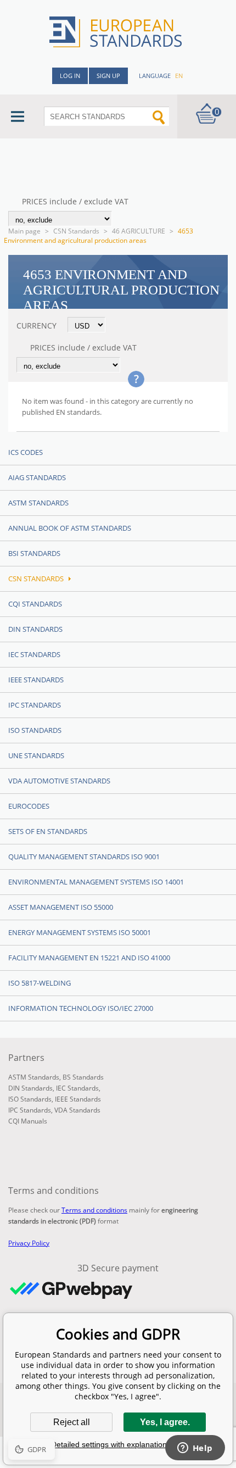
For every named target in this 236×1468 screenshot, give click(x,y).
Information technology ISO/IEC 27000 (80, 1008)
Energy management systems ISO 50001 (79, 932)
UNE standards (36, 755)
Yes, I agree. (165, 1422)
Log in (70, 75)
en (179, 75)
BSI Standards (34, 553)
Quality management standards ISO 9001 (84, 856)
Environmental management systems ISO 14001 (96, 882)
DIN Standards (35, 629)
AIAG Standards (37, 477)
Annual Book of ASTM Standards (69, 528)
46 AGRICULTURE (138, 231)
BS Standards (83, 1077)
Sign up (108, 75)
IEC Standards (34, 654)
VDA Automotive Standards (59, 781)
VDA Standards (77, 1110)
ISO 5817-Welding (39, 983)
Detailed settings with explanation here (118, 1444)
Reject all (71, 1422)
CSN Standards (76, 231)
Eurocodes (28, 806)
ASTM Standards (38, 503)
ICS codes (25, 452)
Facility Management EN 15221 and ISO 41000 (89, 958)
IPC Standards (34, 705)
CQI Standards (35, 604)
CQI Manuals (27, 1121)
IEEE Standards (36, 680)
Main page (24, 231)
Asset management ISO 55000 (60, 907)
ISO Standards (34, 730)
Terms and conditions (94, 1210)
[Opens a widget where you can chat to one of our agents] (195, 1449)
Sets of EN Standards (47, 831)
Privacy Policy (28, 1243)
